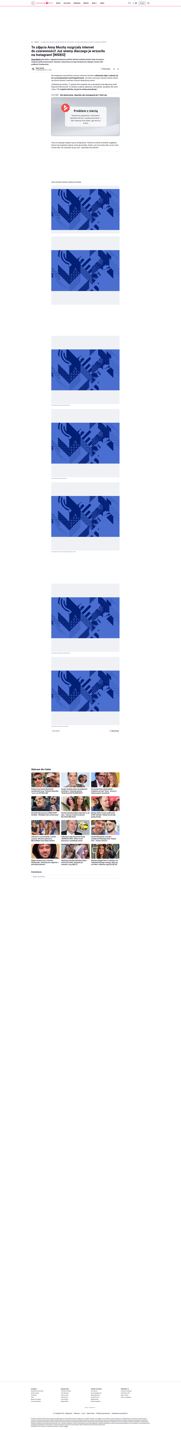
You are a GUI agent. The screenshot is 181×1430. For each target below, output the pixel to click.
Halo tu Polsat (124, 1395)
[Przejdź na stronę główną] (33, 4)
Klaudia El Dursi (95, 1397)
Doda (32, 1397)
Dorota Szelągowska (96, 1393)
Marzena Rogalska (95, 1401)
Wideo (102, 3)
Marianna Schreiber (36, 1399)
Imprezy (86, 3)
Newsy (58, 3)
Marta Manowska (95, 1395)
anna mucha (55, 731)
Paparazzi (77, 3)
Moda (94, 3)
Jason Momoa (64, 1399)
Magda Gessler (94, 1399)
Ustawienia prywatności (119, 1413)
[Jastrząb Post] (46, 3)
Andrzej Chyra (64, 1397)
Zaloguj (142, 3)
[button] (134, 3)
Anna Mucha (94, 1391)
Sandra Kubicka (35, 1393)
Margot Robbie (64, 1401)
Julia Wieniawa (65, 1393)
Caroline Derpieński (36, 1401)
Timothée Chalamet (66, 1391)
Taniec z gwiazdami (126, 1397)
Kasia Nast (34, 1395)
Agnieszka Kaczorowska (37, 1391)
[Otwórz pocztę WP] (129, 3)
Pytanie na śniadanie (126, 1391)
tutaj (66, 1426)
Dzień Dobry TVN (125, 1393)
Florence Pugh (64, 1395)
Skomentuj (106, 69)
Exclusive (67, 3)
